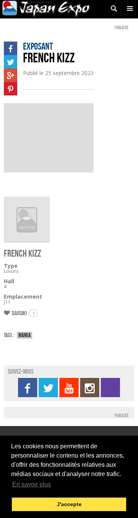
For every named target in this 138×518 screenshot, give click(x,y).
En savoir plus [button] (31, 484)
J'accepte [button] (69, 504)
